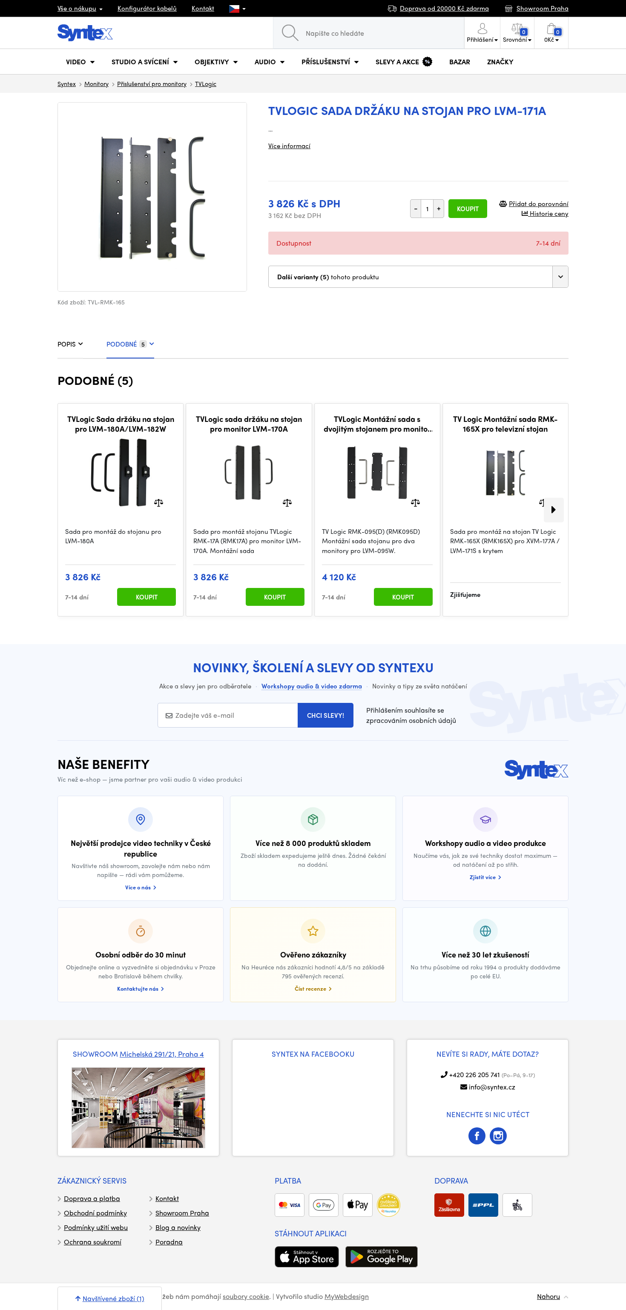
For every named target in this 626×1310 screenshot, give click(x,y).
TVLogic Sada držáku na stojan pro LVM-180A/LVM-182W (120, 424)
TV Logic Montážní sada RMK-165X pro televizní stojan (505, 424)
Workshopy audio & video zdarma (311, 686)
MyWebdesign (346, 1296)
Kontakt (203, 8)
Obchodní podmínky (95, 1213)
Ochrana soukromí (92, 1242)
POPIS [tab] (66, 344)
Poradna (169, 1242)
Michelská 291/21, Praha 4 (162, 1054)
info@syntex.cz (492, 1087)
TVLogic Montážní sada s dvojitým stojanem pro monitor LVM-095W (377, 424)
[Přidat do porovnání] (158, 502)
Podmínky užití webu (96, 1227)
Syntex (66, 83)
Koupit (468, 208)
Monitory (96, 83)
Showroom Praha (182, 1213)
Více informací (289, 145)
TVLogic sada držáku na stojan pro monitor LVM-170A (249, 424)
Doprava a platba (92, 1198)
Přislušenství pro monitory (152, 83)
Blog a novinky (178, 1227)
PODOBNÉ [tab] (125, 344)
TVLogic (205, 83)
